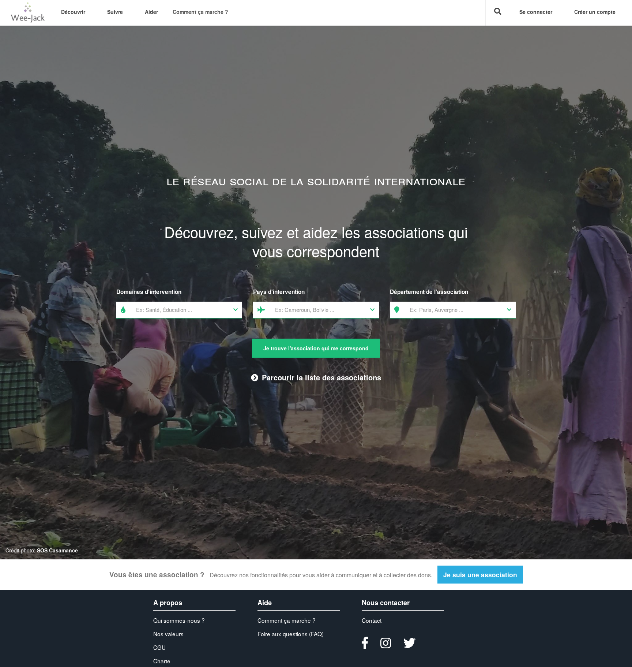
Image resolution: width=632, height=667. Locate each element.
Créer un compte (595, 11)
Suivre (115, 11)
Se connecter (535, 11)
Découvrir (73, 11)
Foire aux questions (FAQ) (290, 634)
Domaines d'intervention (148, 292)
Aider (151, 11)
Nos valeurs (168, 634)
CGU (159, 647)
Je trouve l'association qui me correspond (316, 348)
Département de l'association (429, 292)
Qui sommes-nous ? (179, 620)
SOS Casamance (57, 550)
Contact (371, 620)
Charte (161, 661)
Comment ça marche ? (200, 11)
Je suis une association (480, 574)
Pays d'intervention (279, 292)
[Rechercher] (497, 13)
